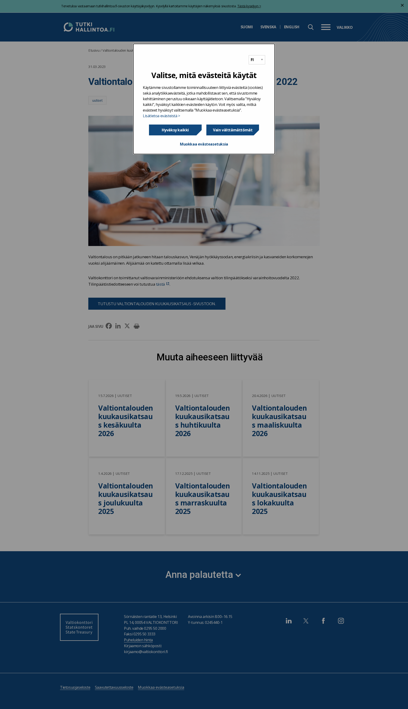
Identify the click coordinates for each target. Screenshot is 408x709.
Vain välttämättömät (232, 130)
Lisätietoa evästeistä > (161, 115)
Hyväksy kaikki (175, 130)
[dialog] (204, 99)
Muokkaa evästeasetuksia (204, 144)
